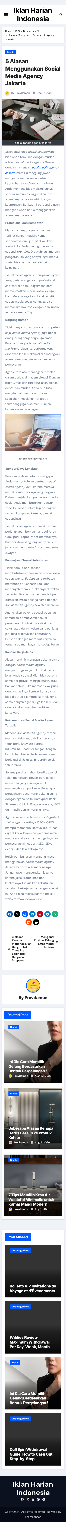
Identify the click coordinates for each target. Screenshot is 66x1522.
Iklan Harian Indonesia (33, 14)
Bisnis (10, 52)
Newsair (52, 1512)
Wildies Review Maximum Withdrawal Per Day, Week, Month (30, 1342)
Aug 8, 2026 (42, 1142)
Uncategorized (20, 1250)
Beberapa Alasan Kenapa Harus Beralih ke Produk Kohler (30, 1133)
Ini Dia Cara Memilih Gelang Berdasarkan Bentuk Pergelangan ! (27, 1066)
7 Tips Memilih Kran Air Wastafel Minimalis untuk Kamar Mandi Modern (31, 1199)
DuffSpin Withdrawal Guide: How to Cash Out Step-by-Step (31, 1454)
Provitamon (22, 93)
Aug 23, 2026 (43, 1076)
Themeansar (33, 1517)
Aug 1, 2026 (42, 1209)
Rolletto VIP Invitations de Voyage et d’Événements (33, 1288)
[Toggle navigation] (6, 14)
